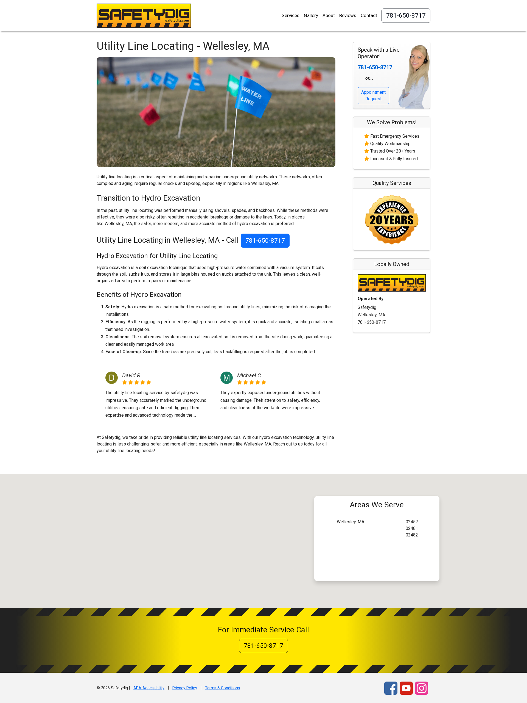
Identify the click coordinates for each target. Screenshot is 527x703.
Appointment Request (373, 95)
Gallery (311, 15)
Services (290, 15)
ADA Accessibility (148, 688)
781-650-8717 (406, 15)
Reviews (347, 15)
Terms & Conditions (222, 688)
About (329, 15)
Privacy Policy (184, 688)
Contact (369, 15)
